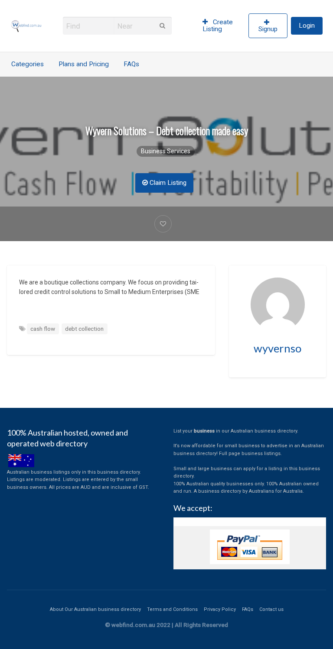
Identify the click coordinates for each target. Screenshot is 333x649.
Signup (268, 29)
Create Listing (217, 25)
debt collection (84, 328)
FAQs (131, 64)
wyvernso (277, 348)
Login (307, 25)
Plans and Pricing (84, 64)
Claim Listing (167, 183)
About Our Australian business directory (95, 609)
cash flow (42, 328)
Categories (27, 64)
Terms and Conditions (172, 609)
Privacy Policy (220, 609)
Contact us (271, 609)
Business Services (165, 151)
